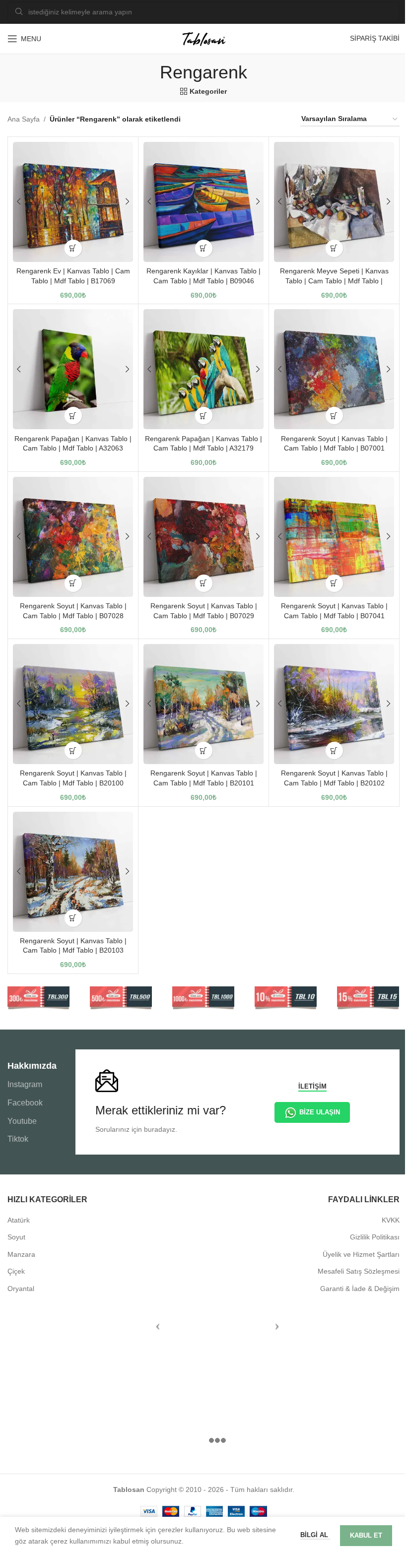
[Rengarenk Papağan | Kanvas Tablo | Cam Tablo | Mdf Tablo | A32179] (203, 369)
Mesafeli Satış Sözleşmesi (359, 1271)
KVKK (391, 1220)
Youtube (22, 1121)
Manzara (21, 1254)
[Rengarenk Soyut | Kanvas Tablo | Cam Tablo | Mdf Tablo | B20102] (334, 704)
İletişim (312, 1086)
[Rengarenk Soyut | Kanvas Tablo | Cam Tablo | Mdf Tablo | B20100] (73, 704)
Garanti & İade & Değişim (360, 1289)
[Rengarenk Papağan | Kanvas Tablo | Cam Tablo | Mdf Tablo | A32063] (73, 369)
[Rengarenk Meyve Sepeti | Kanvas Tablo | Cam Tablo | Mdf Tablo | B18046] (334, 202)
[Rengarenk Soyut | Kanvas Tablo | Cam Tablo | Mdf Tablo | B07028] (73, 537)
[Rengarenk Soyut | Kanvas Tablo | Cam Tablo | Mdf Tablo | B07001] (334, 369)
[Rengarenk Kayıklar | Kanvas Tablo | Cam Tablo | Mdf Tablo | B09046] (203, 202)
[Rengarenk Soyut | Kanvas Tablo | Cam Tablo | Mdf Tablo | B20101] (203, 704)
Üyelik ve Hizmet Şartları (361, 1254)
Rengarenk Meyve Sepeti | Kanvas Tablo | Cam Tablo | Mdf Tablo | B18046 (334, 280)
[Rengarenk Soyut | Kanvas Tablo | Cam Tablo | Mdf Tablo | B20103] (73, 872)
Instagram (24, 1084)
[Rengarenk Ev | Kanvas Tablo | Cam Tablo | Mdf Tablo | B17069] (73, 202)
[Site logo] (203, 38)
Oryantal (20, 1289)
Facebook (25, 1103)
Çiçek (16, 1271)
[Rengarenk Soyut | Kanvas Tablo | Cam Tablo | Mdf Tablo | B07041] (334, 537)
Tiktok (17, 1139)
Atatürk (18, 1220)
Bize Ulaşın (319, 1112)
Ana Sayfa (23, 119)
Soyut (16, 1237)
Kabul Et (366, 1535)
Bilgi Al (315, 1535)
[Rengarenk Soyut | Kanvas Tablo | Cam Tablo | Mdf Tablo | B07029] (203, 537)
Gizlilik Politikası (375, 1237)
